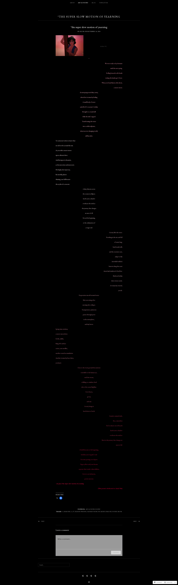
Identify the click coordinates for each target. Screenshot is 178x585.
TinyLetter (103, 3)
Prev (42, 521)
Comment (116, 552)
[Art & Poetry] (87, 576)
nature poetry (92, 511)
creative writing (80, 511)
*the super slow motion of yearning (89, 16)
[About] (83, 576)
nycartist (101, 511)
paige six (109, 511)
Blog (94, 3)
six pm (120, 511)
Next (135, 521)
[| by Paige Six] (91, 576)
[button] (69, 45)
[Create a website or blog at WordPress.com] (89, 582)
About (72, 3)
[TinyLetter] (95, 576)
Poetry (97, 509)
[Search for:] (54, 565)
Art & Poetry (83, 3)
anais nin (67, 511)
